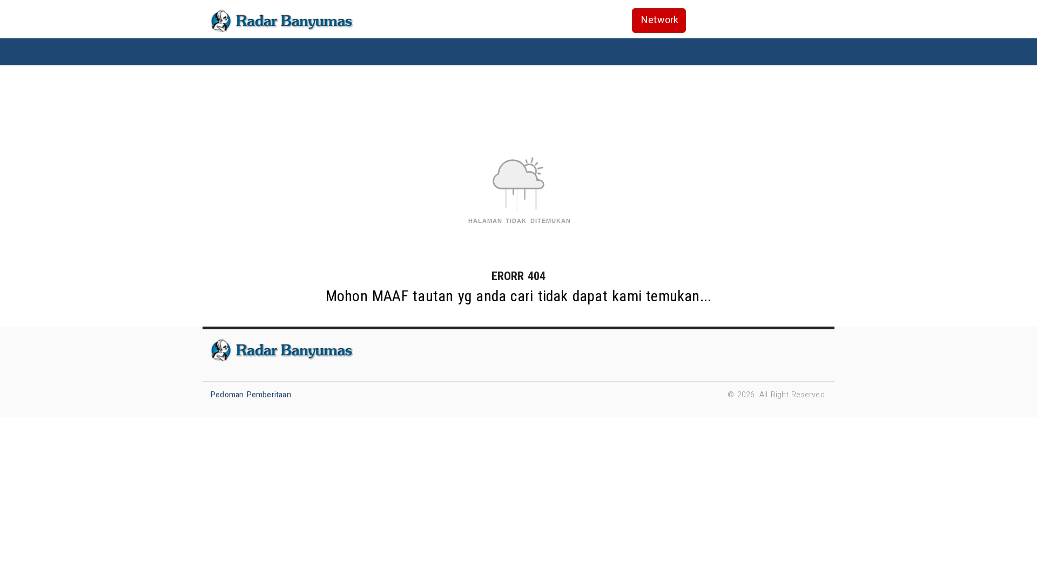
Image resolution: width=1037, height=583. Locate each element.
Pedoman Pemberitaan (251, 395)
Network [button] (659, 20)
